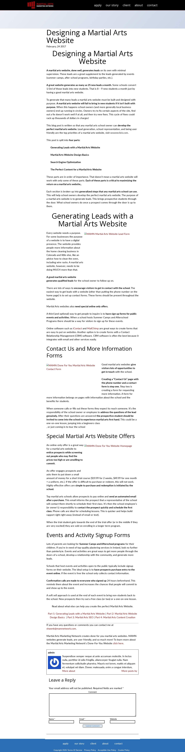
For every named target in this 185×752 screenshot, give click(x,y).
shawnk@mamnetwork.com (61, 629)
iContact (78, 328)
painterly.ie (58, 551)
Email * (82, 719)
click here (118, 643)
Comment (92, 692)
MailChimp (93, 328)
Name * (52, 719)
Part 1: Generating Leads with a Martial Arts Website (76, 614)
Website (113, 719)
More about (68, 671)
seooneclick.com (119, 133)
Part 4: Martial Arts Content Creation (115, 617)
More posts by (129, 671)
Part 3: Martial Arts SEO (80, 617)
